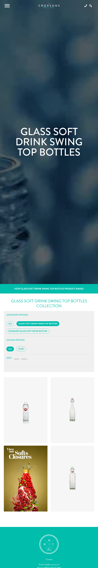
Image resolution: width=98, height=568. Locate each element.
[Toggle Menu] (7, 5)
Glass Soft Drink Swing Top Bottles (38, 323)
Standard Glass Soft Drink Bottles (27, 331)
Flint (21, 349)
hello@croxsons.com (51, 564)
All (10, 323)
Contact (49, 559)
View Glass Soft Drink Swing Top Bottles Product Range (49, 288)
